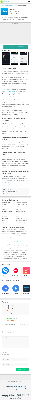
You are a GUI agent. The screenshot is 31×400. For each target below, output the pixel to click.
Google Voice (5, 185)
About (18, 394)
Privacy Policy (24, 394)
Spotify (9, 91)
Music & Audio (14, 5)
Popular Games (22, 386)
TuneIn (13, 91)
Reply (27, 326)
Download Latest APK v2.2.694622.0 (16, 46)
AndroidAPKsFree (11, 394)
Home (3, 5)
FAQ (24, 381)
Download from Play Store (16, 241)
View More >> (24, 281)
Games (20, 381)
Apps (7, 5)
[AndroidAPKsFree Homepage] (5, 2)
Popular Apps (13, 386)
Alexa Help (5, 183)
